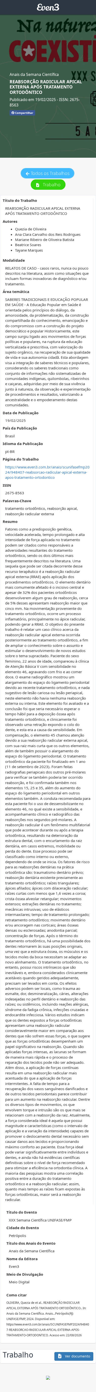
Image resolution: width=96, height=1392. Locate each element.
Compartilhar (23, 113)
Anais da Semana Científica (34, 74)
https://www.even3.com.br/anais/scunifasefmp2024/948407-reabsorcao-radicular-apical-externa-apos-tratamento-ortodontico (47, 472)
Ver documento (77, 1356)
